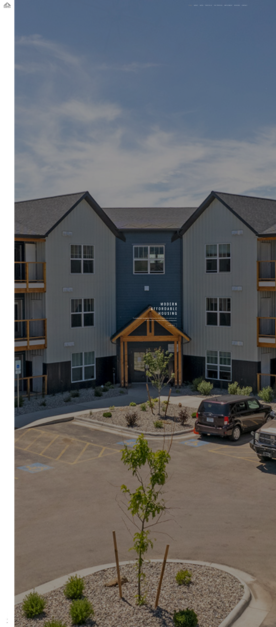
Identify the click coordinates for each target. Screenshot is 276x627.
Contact (244, 5)
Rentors (237, 5)
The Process (218, 5)
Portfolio (208, 5)
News (201, 5)
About (196, 5)
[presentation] (34, 606)
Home (190, 5)
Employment (228, 5)
